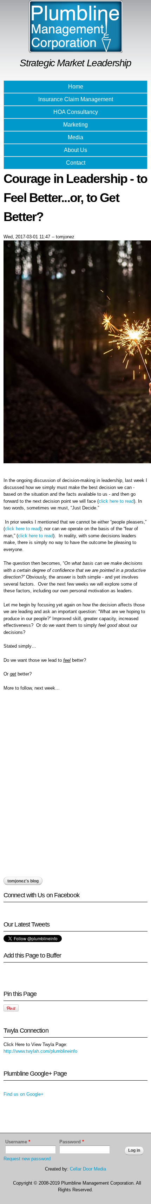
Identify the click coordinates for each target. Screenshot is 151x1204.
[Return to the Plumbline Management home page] (75, 49)
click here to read (116, 501)
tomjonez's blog (23, 881)
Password (71, 1141)
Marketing (75, 125)
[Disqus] (75, 786)
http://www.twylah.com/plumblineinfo (40, 1051)
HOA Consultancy (75, 112)
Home (75, 87)
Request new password (27, 1158)
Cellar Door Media (88, 1169)
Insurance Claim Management (75, 99)
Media (75, 137)
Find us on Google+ (24, 1094)
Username (17, 1141)
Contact (75, 163)
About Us (75, 150)
